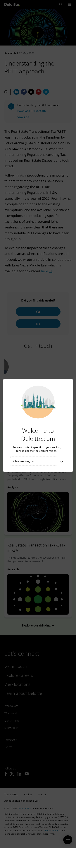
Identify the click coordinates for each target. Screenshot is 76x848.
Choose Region (23, 461)
